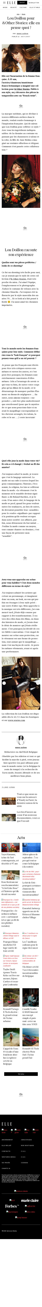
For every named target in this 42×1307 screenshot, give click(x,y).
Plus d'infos (19, 1182)
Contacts (6, 1151)
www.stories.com (16, 720)
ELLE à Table (35, 7)
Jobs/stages (26, 1140)
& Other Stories (22, 89)
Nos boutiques (27, 1145)
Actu (21, 838)
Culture (23, 7)
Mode (5, 7)
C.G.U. (23, 1151)
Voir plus (21, 1074)
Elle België (6, 1145)
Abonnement (7, 1140)
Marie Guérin (22, 33)
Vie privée (6, 1163)
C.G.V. (23, 1157)
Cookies (24, 1163)
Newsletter (34, 3)
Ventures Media (9, 1157)
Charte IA (6, 1168)
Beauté (13, 7)
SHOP (22, 2)
